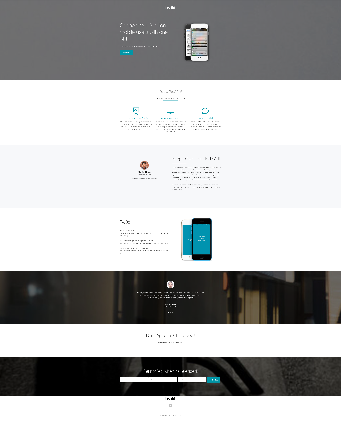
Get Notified (213, 380)
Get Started (127, 53)
